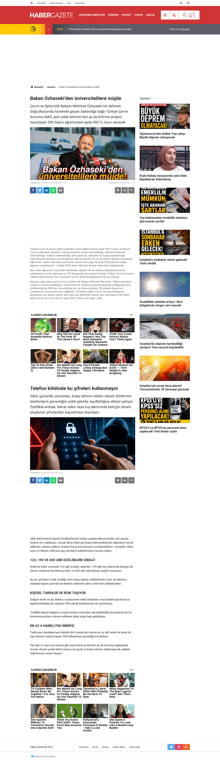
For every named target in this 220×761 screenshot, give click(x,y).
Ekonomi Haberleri (92, 14)
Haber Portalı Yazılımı (45, 756)
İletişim (105, 747)
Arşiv (69, 3)
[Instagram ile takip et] (178, 747)
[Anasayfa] (31, 3)
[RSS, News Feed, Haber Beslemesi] (186, 747)
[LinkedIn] (47, 190)
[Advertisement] (110, 60)
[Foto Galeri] (188, 3)
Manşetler (41, 3)
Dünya (139, 14)
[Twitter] (40, 190)
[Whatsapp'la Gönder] (53, 190)
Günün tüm (179, 29)
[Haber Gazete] (51, 14)
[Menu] (165, 15)
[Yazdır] (61, 190)
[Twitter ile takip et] (171, 747)
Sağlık (150, 14)
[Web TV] (181, 3)
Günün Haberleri (56, 3)
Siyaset (127, 14)
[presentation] (41, 29)
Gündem (113, 14)
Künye (95, 747)
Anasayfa (84, 747)
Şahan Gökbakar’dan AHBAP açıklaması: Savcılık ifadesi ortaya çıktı (103, 29)
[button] (118, 190)
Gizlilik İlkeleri (119, 747)
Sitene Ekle (79, 3)
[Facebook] (33, 190)
